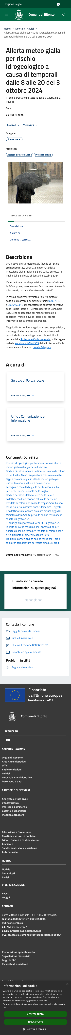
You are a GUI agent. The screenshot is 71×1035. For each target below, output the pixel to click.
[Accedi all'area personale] (58, 4)
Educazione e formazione (16, 832)
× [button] (67, 984)
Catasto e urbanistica (14, 811)
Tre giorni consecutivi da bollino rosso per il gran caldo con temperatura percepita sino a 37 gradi (33, 541)
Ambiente (7, 844)
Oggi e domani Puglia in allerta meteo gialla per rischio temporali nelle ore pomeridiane (32, 481)
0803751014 (55, 301)
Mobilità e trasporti (13, 815)
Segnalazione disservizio (16, 956)
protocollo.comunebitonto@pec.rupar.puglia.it (34, 935)
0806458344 (15, 305)
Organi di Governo (12, 757)
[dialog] (35, 1008)
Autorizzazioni (10, 852)
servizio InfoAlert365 (27, 343)
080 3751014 (38, 919)
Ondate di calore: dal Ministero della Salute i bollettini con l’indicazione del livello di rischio (31, 497)
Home (7, 29)
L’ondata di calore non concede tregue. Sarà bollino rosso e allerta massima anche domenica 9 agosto (34, 505)
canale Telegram (42, 347)
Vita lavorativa (10, 803)
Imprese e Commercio (14, 807)
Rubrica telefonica (12, 923)
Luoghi (6, 897)
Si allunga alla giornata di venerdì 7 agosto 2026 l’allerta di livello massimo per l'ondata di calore (33, 525)
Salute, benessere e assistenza (19, 848)
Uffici (5, 765)
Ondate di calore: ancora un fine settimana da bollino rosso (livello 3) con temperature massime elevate (35, 473)
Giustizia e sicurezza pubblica (19, 836)
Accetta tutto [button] (35, 1014)
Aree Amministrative (14, 761)
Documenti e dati (11, 781)
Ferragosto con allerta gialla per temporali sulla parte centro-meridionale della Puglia (32, 489)
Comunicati (8, 873)
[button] (35, 1029)
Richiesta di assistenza (15, 964)
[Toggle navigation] (7, 14)
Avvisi (30, 29)
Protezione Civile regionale (35, 339)
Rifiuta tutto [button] (35, 1022)
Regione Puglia (13, 4)
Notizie (6, 869)
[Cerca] (64, 15)
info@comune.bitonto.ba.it (25, 931)
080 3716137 (21, 919)
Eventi (5, 893)
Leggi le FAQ (9, 960)
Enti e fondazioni (11, 769)
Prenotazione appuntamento (18, 952)
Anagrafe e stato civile (15, 799)
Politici (6, 773)
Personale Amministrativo (17, 777)
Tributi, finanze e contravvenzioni (21, 840)
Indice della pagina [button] (21, 215)
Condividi (12, 125)
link (4, 1007)
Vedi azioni (28, 125)
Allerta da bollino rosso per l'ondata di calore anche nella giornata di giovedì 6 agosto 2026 (34, 533)
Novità (19, 29)
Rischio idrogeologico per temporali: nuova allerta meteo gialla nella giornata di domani (33, 465)
